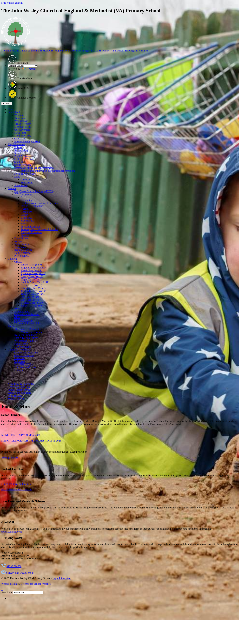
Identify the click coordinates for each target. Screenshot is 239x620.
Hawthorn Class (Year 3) (33, 288)
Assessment (20, 247)
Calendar (25, 179)
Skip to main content (11, 2)
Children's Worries (23, 320)
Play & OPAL (21, 255)
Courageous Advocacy (26, 352)
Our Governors (22, 129)
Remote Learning (23, 250)
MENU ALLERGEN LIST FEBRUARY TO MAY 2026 (31, 440)
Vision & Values (22, 123)
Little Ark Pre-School (25, 367)
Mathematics (27, 220)
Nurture (18, 241)
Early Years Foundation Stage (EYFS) (33, 191)
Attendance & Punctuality (27, 329)
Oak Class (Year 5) (30, 296)
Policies (18, 147)
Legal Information (62, 578)
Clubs (17, 317)
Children (12, 258)
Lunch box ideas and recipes (16, 484)
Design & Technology (32, 206)
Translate (32, 68)
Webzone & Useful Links (27, 323)
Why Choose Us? (23, 121)
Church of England (24, 355)
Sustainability (21, 185)
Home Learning (22, 252)
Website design (9, 583)
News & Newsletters (25, 173)
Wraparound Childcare (26, 340)
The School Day (22, 135)
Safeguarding (21, 150)
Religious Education (31, 232)
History (24, 214)
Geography (26, 211)
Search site (6, 592)
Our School (14, 112)
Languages (26, 217)
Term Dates (27, 182)
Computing (26, 200)
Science (25, 235)
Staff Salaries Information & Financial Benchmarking (48, 170)
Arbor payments (10, 457)
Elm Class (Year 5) (30, 299)
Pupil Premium (22, 156)
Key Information (16, 144)
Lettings (18, 370)
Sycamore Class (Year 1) (33, 273)
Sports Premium (22, 165)
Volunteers (19, 361)
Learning (12, 188)
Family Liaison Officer (26, 337)
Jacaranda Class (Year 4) (33, 291)
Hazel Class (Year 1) (31, 270)
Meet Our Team (22, 126)
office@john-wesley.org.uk (20, 572)
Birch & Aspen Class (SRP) (35, 282)
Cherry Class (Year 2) (32, 276)
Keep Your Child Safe (25, 335)
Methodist (19, 358)
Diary (17, 176)
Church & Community (19, 349)
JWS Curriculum (23, 194)
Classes (18, 261)
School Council (22, 311)
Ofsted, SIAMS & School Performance (34, 167)
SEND (17, 153)
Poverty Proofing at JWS (27, 141)
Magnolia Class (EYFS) (33, 267)
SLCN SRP (20, 132)
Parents (12, 326)
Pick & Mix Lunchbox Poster (16, 489)
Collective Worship (24, 159)
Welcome (19, 115)
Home (11, 109)
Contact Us (20, 138)
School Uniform (22, 346)
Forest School (21, 238)
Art (22, 197)
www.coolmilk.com (11, 531)
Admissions (20, 118)
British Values (21, 244)
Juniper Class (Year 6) (32, 305)
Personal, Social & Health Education (39, 229)
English (25, 208)
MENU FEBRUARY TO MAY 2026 (20, 435)
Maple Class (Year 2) (31, 279)
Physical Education (30, 226)
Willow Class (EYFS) (32, 264)
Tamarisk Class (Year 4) (33, 293)
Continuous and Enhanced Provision (39, 203)
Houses (18, 308)
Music (24, 223)
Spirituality (20, 162)
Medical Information (31, 332)
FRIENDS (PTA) (23, 364)
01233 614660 (14, 566)
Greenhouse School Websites (36, 583)
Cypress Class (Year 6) (32, 302)
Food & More (21, 343)
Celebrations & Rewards (27, 314)
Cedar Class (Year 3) (31, 285)
